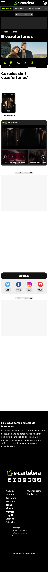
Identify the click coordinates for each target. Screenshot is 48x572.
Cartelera (11, 498)
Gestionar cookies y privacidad (24, 536)
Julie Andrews (34, 8)
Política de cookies (19, 533)
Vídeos (9, 508)
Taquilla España (20, 8)
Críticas (10, 518)
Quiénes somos (34, 491)
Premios (10, 511)
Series (14, 32)
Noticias (10, 494)
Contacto (32, 494)
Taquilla (10, 515)
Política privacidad (19, 530)
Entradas (11, 522)
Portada (4, 32)
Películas (11, 501)
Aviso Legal (16, 528)
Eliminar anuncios (25, 14)
